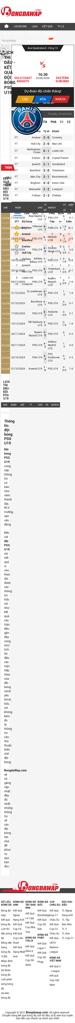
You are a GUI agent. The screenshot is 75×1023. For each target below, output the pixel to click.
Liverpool (57, 189)
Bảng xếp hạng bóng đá (6, 947)
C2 (68, 122)
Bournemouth (60, 176)
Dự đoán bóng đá (6, 972)
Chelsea (56, 195)
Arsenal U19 (35, 368)
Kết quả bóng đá (5, 922)
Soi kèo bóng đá (5, 995)
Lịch (34, 26)
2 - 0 (46, 143)
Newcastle (34, 189)
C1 (62, 122)
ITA (45, 122)
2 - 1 (46, 164)
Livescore (20, 26)
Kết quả (47, 26)
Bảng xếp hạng (13, 33)
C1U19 (5, 218)
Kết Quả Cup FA (17, 926)
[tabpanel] (43, 76)
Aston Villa (58, 183)
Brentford (35, 170)
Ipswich (36, 164)
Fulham (36, 195)
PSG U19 (53, 217)
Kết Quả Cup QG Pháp (42, 957)
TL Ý (64, 929)
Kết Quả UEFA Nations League (54, 945)
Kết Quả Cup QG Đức (42, 924)
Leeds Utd (57, 150)
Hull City (35, 143)
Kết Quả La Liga (29, 916)
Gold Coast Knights (23, 79)
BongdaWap (9, 40)
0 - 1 (46, 151)
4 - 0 (46, 183)
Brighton (35, 183)
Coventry (57, 137)
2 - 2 (46, 189)
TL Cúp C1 (68, 938)
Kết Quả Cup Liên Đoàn (18, 938)
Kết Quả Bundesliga (44, 913)
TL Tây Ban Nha (67, 922)
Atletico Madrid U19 (52, 345)
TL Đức (66, 933)
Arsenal (36, 137)
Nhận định (50, 33)
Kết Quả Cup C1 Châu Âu (54, 915)
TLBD (4, 956)
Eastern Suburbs (62, 79)
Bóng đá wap (6, 913)
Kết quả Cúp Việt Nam (54, 980)
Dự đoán (33, 33)
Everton (36, 158)
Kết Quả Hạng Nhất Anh (19, 952)
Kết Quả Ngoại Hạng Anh (18, 915)
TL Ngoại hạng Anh (67, 913)
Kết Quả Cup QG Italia (29, 960)
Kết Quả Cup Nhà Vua (30, 927)
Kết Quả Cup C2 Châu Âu (54, 929)
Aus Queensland (37, 48)
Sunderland (58, 164)
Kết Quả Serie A (29, 949)
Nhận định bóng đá (7, 963)
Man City (35, 176)
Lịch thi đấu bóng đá (6, 934)
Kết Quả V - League (55, 969)
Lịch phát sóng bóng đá (7, 984)
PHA (53, 122)
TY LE (61, 26)
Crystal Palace (60, 158)
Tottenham (58, 170)
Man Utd (57, 143)
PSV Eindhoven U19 (54, 357)
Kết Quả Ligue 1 (42, 946)
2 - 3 (46, 195)
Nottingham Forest (33, 151)
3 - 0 (46, 137)
